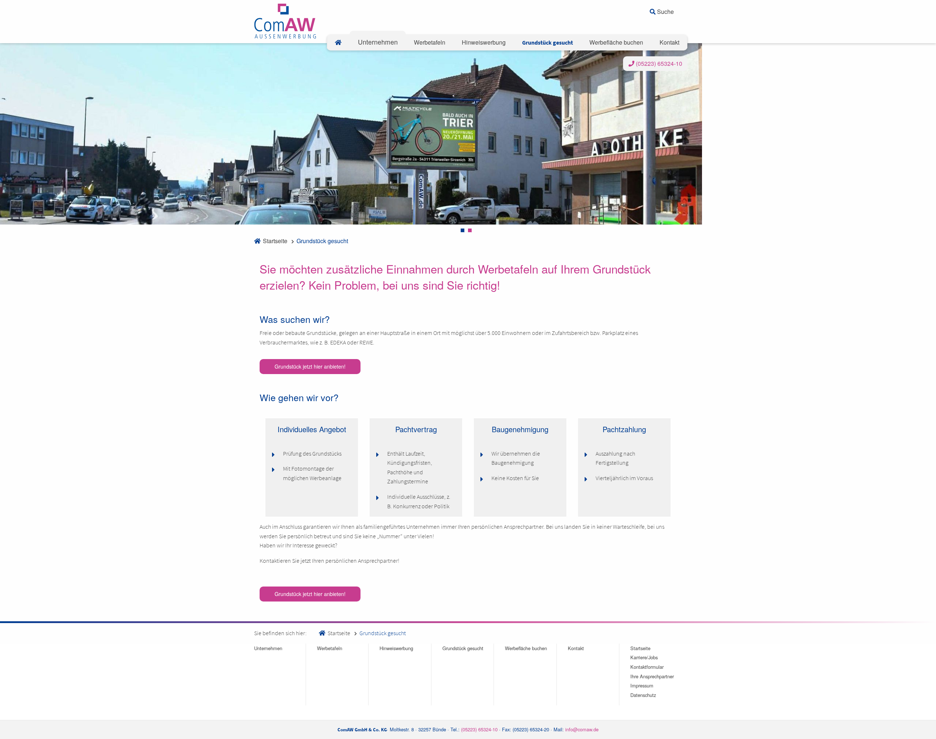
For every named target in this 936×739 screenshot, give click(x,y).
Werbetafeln (329, 648)
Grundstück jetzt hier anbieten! (310, 366)
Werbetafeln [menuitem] (429, 42)
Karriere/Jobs (644, 657)
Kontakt (576, 648)
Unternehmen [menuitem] (378, 41)
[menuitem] (338, 42)
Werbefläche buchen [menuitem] (616, 42)
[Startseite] (285, 20)
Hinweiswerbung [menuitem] (484, 42)
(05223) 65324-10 (658, 63)
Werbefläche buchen (526, 648)
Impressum (641, 685)
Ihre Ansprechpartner (652, 676)
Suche (665, 11)
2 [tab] (470, 230)
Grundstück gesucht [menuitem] (547, 42)
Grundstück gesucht (322, 241)
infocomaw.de (582, 729)
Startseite (275, 241)
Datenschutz (643, 694)
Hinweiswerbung (396, 648)
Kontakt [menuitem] (669, 42)
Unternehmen (268, 648)
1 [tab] (462, 230)
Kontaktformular (647, 666)
